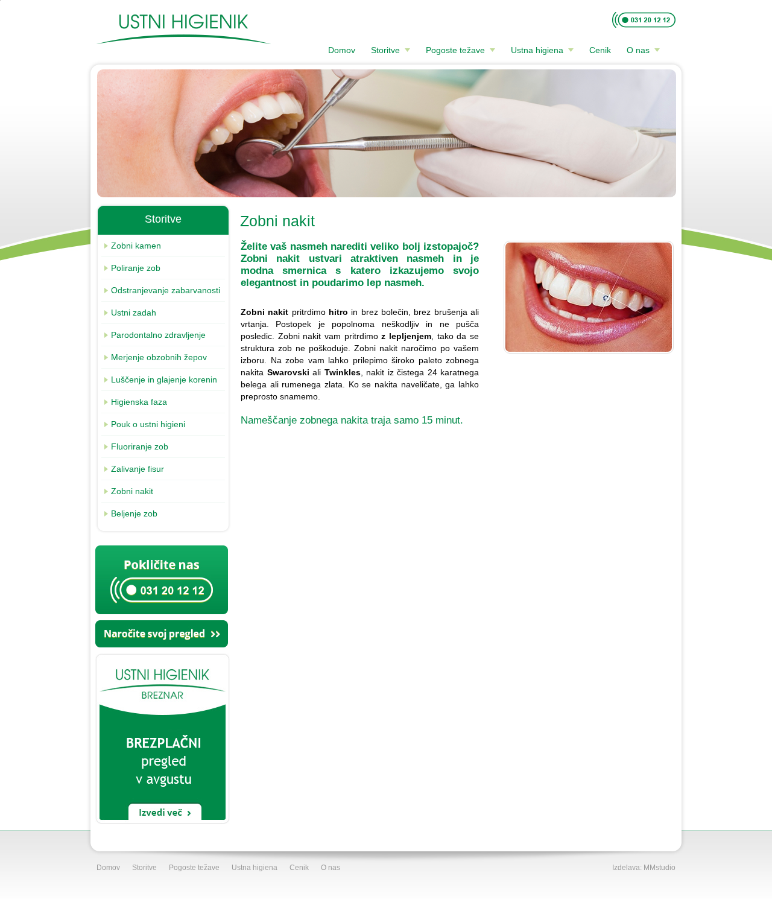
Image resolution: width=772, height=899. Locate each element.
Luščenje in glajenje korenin (164, 379)
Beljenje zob (134, 513)
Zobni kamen (136, 245)
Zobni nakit (132, 491)
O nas (638, 50)
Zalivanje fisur (137, 469)
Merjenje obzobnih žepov (159, 357)
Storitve (385, 50)
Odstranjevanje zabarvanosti (165, 290)
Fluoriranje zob (139, 446)
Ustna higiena (537, 50)
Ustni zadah (133, 312)
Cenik (600, 50)
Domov (341, 50)
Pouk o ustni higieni (148, 424)
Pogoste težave (455, 50)
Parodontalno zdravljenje (158, 335)
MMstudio (660, 867)
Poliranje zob (135, 268)
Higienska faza (139, 402)
